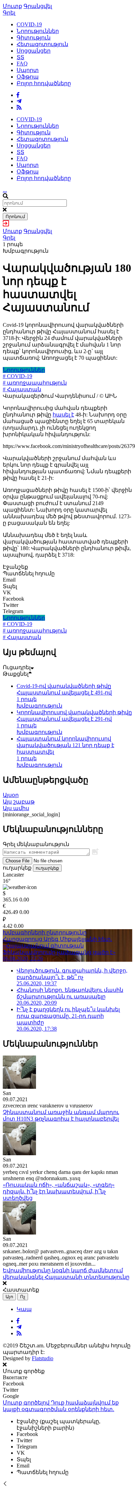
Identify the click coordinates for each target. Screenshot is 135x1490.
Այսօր (11, 795)
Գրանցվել (38, 6)
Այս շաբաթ (19, 802)
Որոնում (15, 216)
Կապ (24, 1309)
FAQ (22, 63)
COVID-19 (29, 24)
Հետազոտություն (42, 44)
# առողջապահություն (35, 383)
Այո (9, 1296)
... (5, 190)
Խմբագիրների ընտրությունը (45, 932)
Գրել (9, 13)
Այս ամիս (16, 808)
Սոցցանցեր (34, 51)
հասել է (63, 415)
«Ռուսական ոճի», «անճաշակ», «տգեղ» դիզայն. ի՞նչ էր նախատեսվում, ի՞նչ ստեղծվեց (59, 1191)
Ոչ (22, 1296)
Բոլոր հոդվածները (44, 83)
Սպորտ (28, 70)
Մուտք (12, 6)
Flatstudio (42, 1358)
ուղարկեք (47, 868)
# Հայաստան (22, 389)
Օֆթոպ (28, 77)
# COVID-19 (17, 376)
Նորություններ (38, 31)
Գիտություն (34, 38)
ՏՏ (20, 57)
